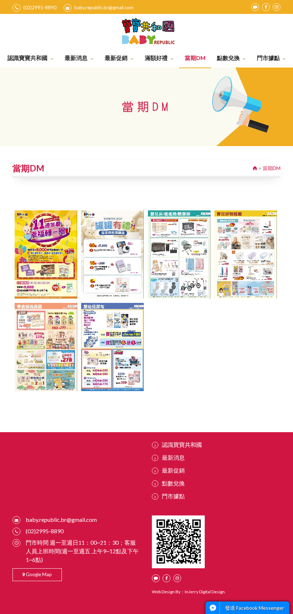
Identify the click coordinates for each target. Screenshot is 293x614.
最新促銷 (116, 57)
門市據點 (268, 57)
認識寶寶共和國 (28, 57)
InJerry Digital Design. (205, 591)
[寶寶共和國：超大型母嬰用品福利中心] (146, 31)
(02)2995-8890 (39, 7)
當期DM (195, 57)
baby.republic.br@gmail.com (104, 7)
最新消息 (76, 57)
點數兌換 (228, 57)
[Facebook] (266, 7)
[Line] (255, 7)
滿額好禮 (156, 57)
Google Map (38, 574)
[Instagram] (276, 7)
